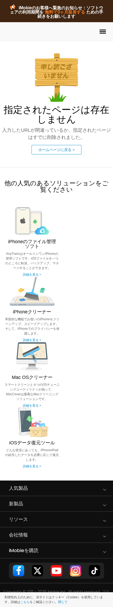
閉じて (63, 602)
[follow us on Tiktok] (94, 570)
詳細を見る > (32, 274)
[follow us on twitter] (37, 570)
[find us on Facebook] (18, 570)
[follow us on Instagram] (75, 570)
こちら (25, 602)
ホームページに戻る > (56, 150)
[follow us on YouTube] (56, 570)
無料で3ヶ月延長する (65, 12)
